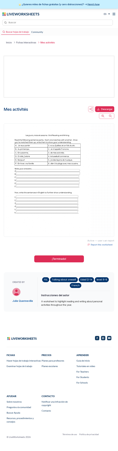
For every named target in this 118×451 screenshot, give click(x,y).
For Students (82, 377)
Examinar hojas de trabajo (19, 366)
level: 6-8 (102, 279)
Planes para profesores (53, 360)
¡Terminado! (59, 258)
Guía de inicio (83, 360)
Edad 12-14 (86, 279)
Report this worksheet (102, 245)
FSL (45, 279)
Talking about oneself (64, 279)
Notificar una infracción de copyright (55, 403)
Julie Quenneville (22, 300)
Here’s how (93, 4)
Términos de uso (69, 434)
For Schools (82, 382)
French (76, 285)
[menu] (114, 14)
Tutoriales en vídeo (85, 366)
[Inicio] (20, 13)
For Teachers (82, 371)
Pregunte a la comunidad (19, 407)
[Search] (5, 22)
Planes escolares (50, 366)
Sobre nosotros (14, 401)
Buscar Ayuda (13, 412)
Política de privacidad (89, 434)
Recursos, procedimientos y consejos (20, 420)
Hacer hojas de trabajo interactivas (24, 360)
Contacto (46, 410)
